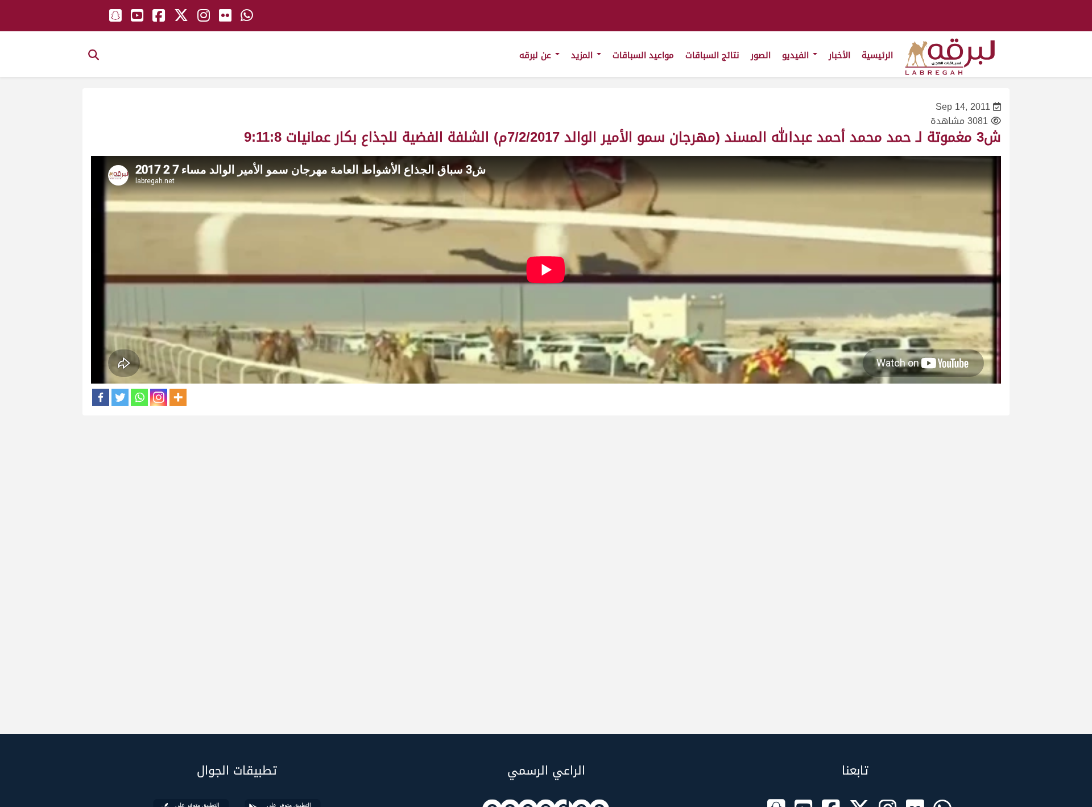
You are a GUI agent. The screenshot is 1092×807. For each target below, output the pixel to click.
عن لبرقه (536, 55)
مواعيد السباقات (643, 55)
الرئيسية (877, 55)
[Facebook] (100, 397)
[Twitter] (120, 397)
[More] (178, 397)
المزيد (583, 55)
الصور (761, 55)
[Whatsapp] (139, 397)
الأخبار (839, 55)
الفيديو (797, 55)
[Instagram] (158, 397)
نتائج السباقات (712, 55)
